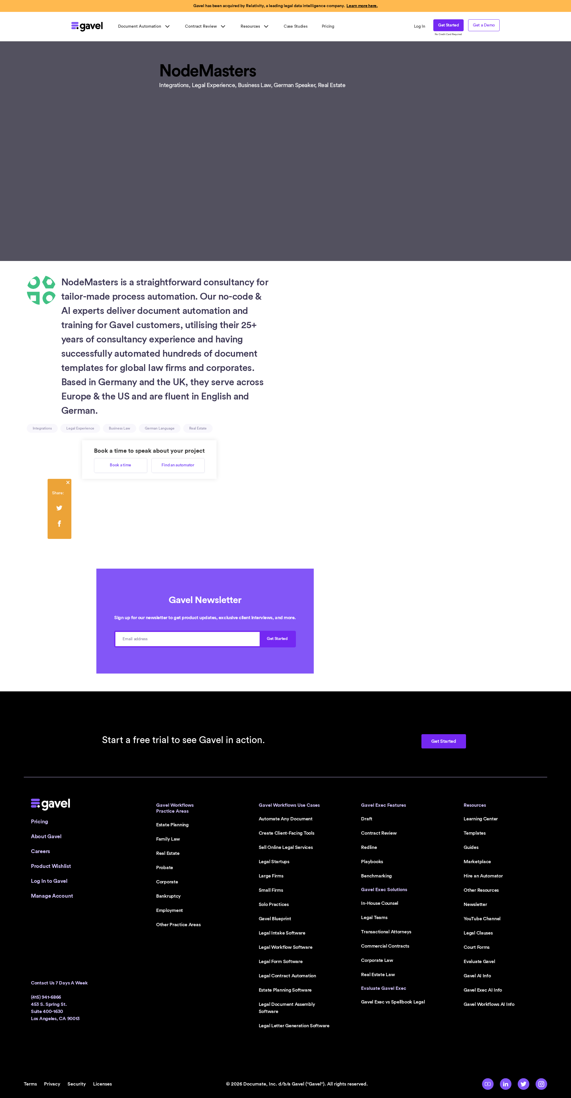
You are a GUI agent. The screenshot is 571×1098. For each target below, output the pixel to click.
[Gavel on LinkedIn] (506, 1084)
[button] (144, 26)
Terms (30, 1084)
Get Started (448, 25)
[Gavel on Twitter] (523, 1084)
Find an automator (177, 465)
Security (77, 1084)
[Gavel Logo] (87, 27)
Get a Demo (484, 25)
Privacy (52, 1084)
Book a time (120, 465)
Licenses (102, 1084)
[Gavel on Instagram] (541, 1084)
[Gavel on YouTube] (488, 1084)
